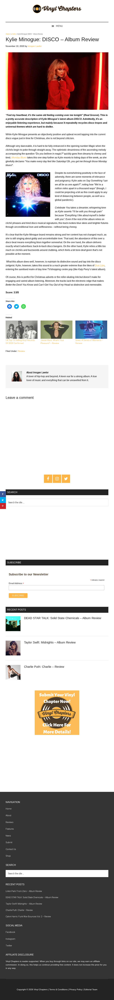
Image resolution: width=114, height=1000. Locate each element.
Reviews (9, 822)
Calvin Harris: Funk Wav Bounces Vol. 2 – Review (28, 916)
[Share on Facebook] (3, 494)
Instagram (10, 939)
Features (10, 829)
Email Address (16, 583)
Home (8, 34)
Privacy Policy (75, 989)
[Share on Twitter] (3, 500)
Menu (59, 26)
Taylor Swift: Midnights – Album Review (50, 642)
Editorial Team (90, 989)
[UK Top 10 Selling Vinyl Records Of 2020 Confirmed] (22, 330)
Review (21, 351)
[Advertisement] (57, 533)
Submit (9, 842)
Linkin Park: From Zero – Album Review (24, 891)
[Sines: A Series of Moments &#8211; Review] (91, 330)
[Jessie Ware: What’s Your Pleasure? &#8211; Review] (56, 330)
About (8, 815)
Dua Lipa (99, 265)
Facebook (10, 932)
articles (13, 34)
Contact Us (11, 849)
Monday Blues (19, 157)
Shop (8, 856)
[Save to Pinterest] (3, 506)
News (8, 836)
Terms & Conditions (58, 989)
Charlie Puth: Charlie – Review (44, 666)
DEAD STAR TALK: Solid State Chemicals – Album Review (62, 618)
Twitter (9, 945)
